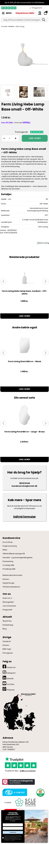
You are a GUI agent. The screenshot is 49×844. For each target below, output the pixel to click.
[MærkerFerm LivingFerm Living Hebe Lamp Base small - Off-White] (8, 92)
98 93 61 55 (24, 483)
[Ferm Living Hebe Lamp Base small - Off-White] (24, 56)
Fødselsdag (8, 625)
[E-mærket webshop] (14, 792)
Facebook (11, 667)
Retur (5, 550)
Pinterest (10, 690)
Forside (4, 26)
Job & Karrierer (9, 606)
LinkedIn (10, 678)
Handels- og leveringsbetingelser (18, 557)
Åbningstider (8, 602)
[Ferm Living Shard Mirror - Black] (24, 345)
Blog (5, 629)
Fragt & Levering (10, 546)
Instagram (11, 673)
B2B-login (7, 649)
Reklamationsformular (12, 575)
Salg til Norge (8, 583)
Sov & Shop (8, 542)
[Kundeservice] (39, 13)
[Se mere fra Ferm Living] (43, 243)
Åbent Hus (7, 621)
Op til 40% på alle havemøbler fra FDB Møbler (24, 2)
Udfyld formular (24, 517)
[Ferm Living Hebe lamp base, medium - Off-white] (24, 274)
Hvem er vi (7, 598)
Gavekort (7, 641)
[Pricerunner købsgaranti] (18, 782)
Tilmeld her (13, 832)
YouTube (10, 684)
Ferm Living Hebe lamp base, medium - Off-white (24, 292)
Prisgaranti (7, 609)
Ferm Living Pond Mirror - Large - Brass (24, 431)
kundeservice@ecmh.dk (24, 486)
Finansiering (8, 561)
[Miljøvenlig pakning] (40, 792)
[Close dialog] (46, 811)
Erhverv (6, 579)
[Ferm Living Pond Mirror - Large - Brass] (24, 415)
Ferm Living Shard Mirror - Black (24, 361)
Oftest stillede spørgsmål (14, 553)
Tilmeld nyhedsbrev (11, 587)
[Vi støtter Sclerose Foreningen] (19, 802)
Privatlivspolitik (9, 569)
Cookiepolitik (8, 565)
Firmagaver (8, 653)
